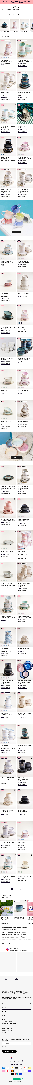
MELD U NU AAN (9, 1051)
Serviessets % (17, 9)
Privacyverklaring (7, 1030)
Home (3, 9)
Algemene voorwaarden (9, 1024)
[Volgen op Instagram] (14, 1061)
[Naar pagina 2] (23, 889)
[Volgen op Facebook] (11, 1061)
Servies (9, 9)
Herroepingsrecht (7, 1026)
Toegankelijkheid (7, 1021)
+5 (24, 57)
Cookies (4, 1019)
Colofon (4, 1032)
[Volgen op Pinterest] (18, 1061)
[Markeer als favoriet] (14, 40)
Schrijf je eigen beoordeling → (16, 1081)
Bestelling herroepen (8, 1028)
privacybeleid (7, 1048)
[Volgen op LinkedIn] (22, 1061)
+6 (8, 57)
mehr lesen (6, 943)
